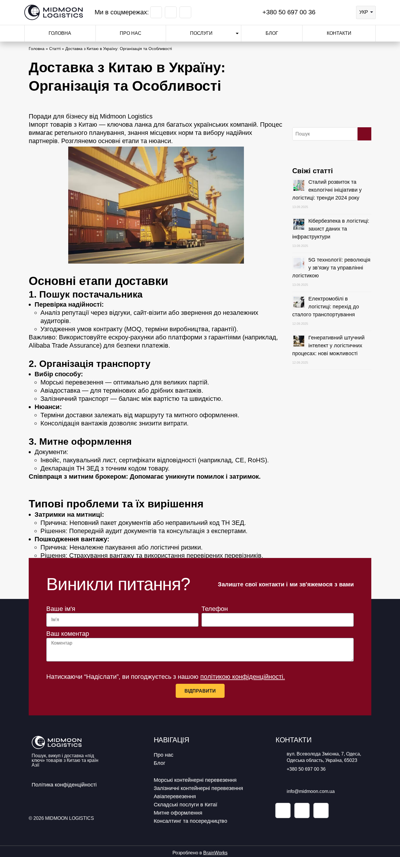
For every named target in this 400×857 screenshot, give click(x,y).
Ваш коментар (67, 633)
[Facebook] (156, 12)
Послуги (201, 33)
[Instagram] (171, 12)
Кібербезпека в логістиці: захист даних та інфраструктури (330, 229)
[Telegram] (346, 12)
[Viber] (325, 12)
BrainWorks (215, 852)
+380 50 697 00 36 (288, 12)
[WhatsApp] (336, 12)
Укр (363, 12)
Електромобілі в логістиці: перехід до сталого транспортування (325, 306)
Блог (272, 33)
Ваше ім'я (60, 608)
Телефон (214, 608)
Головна (60, 33)
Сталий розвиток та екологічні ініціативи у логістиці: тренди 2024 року (327, 190)
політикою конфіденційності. (242, 676)
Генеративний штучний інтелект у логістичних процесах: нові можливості (328, 345)
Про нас (130, 33)
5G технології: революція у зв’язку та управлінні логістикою (331, 268)
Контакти (339, 33)
